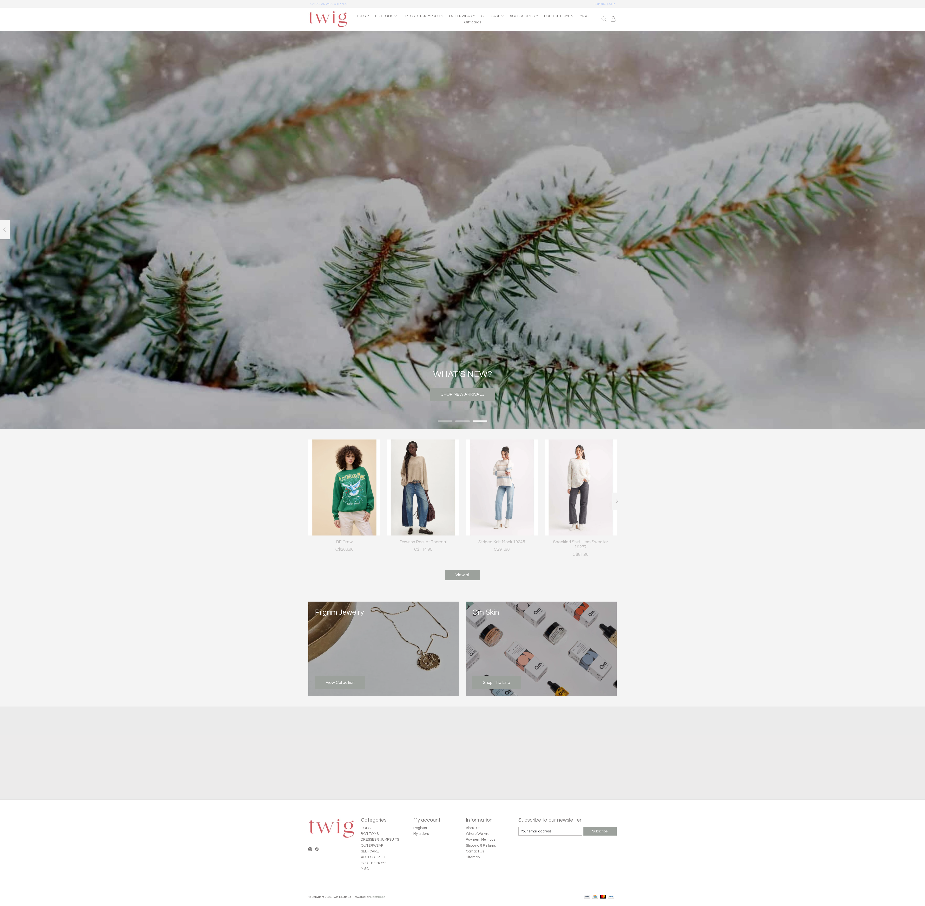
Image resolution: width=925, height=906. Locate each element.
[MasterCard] (603, 897)
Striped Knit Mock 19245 (501, 542)
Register (420, 828)
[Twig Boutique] (327, 19)
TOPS (365, 828)
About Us (473, 828)
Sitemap (473, 857)
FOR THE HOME (374, 863)
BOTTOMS (370, 834)
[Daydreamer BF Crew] (344, 487)
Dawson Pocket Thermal (423, 542)
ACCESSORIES (373, 857)
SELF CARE (370, 851)
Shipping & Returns (481, 845)
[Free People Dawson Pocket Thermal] (423, 487)
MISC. (584, 16)
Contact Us (475, 851)
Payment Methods (480, 839)
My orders (421, 834)
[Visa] (611, 897)
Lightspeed (377, 897)
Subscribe (600, 831)
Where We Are (477, 834)
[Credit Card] (595, 897)
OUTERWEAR (372, 845)
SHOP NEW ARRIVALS (462, 394)
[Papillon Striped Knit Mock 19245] (502, 487)
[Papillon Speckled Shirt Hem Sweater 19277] (581, 487)
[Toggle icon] (603, 19)
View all (462, 575)
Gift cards (472, 22)
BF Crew (344, 542)
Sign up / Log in (605, 4)
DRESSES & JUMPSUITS (423, 16)
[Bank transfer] (587, 897)
